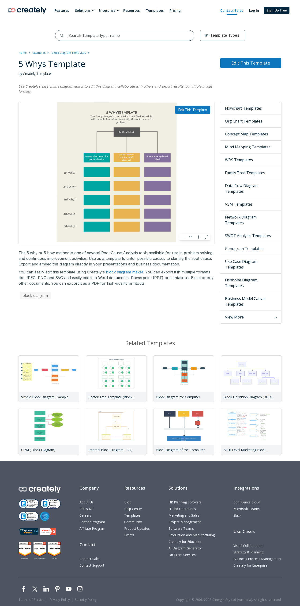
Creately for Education (185, 541)
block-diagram (35, 295)
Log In (254, 10)
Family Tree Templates (245, 172)
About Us (86, 502)
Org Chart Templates (243, 121)
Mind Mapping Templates (247, 147)
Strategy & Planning (248, 552)
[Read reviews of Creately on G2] (48, 531)
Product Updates (137, 528)
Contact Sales (231, 10)
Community (133, 522)
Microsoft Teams (246, 508)
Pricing (175, 10)
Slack (237, 515)
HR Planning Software (185, 502)
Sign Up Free (276, 10)
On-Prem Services (182, 554)
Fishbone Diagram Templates (241, 282)
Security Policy (86, 599)
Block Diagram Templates (69, 53)
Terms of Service (31, 599)
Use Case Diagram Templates (241, 264)
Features (62, 10)
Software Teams (181, 528)
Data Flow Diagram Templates (242, 188)
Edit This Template (192, 110)
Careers (85, 515)
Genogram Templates (244, 248)
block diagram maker (124, 272)
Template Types (224, 35)
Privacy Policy (59, 599)
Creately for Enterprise (250, 565)
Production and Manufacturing (192, 535)
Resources (131, 10)
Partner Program (92, 522)
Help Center (133, 508)
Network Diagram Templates (241, 220)
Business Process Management (257, 558)
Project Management (185, 522)
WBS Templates (239, 159)
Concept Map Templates (246, 134)
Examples (39, 53)
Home (23, 53)
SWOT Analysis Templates (248, 235)
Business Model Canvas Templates (245, 301)
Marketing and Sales (184, 515)
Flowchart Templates (243, 108)
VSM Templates (239, 204)
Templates (155, 10)
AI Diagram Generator (185, 548)
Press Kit (86, 508)
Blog (127, 502)
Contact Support (91, 565)
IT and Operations (182, 508)
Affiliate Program (92, 528)
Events (129, 535)
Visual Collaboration (248, 545)
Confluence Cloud (246, 502)
